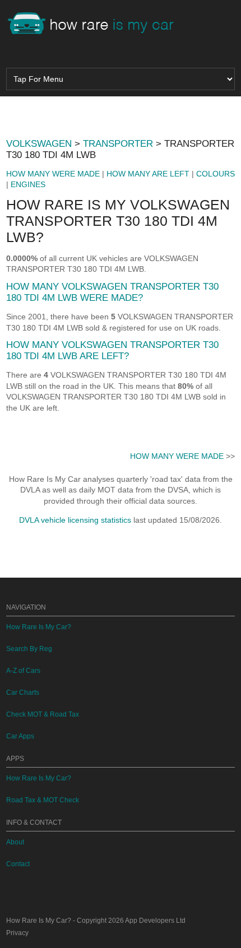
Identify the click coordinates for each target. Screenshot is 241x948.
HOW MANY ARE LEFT (147, 173)
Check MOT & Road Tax (42, 714)
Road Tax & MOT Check (42, 800)
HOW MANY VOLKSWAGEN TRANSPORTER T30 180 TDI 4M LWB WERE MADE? (112, 292)
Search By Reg (29, 649)
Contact (18, 864)
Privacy (17, 933)
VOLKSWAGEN (39, 143)
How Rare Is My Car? (38, 627)
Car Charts (22, 692)
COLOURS (215, 173)
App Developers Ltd (155, 920)
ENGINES (28, 184)
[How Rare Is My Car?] (96, 24)
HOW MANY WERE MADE (53, 173)
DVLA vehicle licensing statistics (75, 519)
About (15, 842)
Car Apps (20, 736)
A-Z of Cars (23, 671)
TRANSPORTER (118, 143)
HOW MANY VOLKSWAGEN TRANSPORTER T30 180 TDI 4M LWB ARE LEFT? (112, 350)
